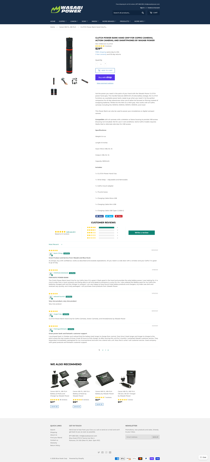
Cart (155, 13)
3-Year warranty (101, 54)
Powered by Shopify (76, 458)
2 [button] (102, 350)
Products (124, 21)
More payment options (105, 83)
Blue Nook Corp (61, 458)
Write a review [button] (141, 233)
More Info (139, 21)
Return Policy (55, 445)
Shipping (53, 432)
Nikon (94, 21)
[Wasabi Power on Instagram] (106, 453)
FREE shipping (100, 52)
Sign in (142, 8)
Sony (84, 21)
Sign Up (155, 437)
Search (52, 430)
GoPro (62, 21)
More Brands (108, 21)
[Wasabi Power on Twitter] (99, 453)
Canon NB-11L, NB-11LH (67, 27)
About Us (53, 435)
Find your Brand (56, 437)
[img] (53, 250)
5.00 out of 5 (70, 232)
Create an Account (154, 8)
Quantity (98, 60)
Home (52, 21)
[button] (100, 46)
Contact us (54, 440)
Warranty (53, 443)
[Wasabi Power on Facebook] (102, 453)
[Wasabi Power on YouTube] (110, 453)
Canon (73, 21)
